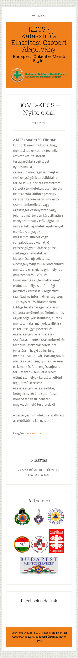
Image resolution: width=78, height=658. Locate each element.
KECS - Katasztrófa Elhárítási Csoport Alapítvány (39, 39)
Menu (42, 16)
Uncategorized (34, 433)
